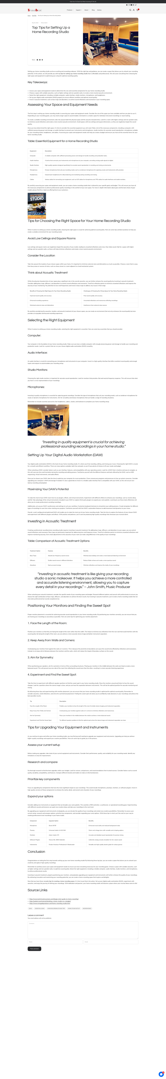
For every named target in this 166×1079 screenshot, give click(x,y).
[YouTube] (131, 5)
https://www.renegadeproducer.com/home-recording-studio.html (49, 903)
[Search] (130, 10)
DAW (30, 908)
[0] (136, 10)
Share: (33, 59)
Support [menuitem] (78, 10)
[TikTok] (136, 5)
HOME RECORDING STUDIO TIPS (56, 908)
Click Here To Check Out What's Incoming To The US (83, 1)
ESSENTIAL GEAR (39, 908)
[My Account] (133, 10)
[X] (40, 60)
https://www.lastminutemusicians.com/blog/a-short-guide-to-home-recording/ (54, 899)
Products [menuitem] (69, 10)
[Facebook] (127, 5)
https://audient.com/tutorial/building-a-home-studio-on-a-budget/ (50, 901)
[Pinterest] (134, 5)
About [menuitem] (86, 10)
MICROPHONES (87, 908)
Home (29, 15)
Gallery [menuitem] (99, 10)
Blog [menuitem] (93, 10)
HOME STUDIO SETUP (74, 908)
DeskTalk (34, 15)
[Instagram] (129, 5)
